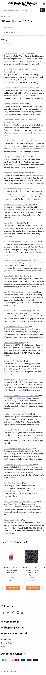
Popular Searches (8, 639)
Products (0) (9, 27)
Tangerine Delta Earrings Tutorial (17, 173)
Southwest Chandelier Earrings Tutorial (19, 141)
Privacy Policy (7, 643)
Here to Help (11, 621)
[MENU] (2, 4)
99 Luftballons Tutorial (13, 483)
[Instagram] (17, 612)
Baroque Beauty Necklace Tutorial (17, 430)
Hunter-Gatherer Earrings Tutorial (17, 414)
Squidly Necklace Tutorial (14, 104)
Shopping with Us (14, 627)
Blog (3, 647)
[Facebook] (3, 612)
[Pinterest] (13, 612)
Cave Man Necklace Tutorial (15, 276)
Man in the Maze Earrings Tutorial (17, 53)
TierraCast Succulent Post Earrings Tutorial (21, 310)
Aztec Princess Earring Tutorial (16, 326)
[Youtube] (22, 612)
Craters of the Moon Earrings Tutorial (19, 464)
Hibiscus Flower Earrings (14, 342)
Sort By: (4, 40)
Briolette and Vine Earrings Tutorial (18, 204)
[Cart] (43, 4)
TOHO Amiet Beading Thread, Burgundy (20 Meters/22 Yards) (11, 570)
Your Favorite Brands (16, 633)
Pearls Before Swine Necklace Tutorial (19, 88)
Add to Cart (13, 588)
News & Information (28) (13, 33)
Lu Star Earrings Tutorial (13, 223)
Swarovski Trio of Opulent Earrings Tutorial (21, 395)
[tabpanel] (11, 570)
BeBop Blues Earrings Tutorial (16, 157)
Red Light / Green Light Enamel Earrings (20, 501)
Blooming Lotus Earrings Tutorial (17, 379)
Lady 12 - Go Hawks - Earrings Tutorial (19, 260)
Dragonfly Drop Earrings (14, 361)
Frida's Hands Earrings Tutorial (16, 189)
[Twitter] (8, 612)
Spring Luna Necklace (12, 520)
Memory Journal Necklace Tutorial (17, 448)
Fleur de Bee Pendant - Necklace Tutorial (20, 242)
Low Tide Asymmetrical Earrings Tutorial (20, 292)
